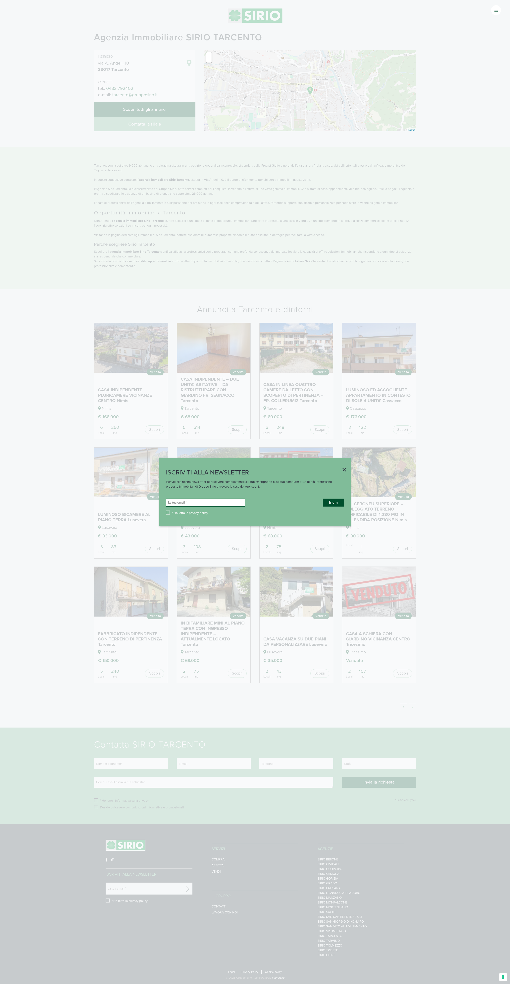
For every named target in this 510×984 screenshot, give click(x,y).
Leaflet (411, 129)
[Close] (342, 470)
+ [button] (209, 55)
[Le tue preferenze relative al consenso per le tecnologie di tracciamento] (503, 977)
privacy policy (198, 513)
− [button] (209, 60)
